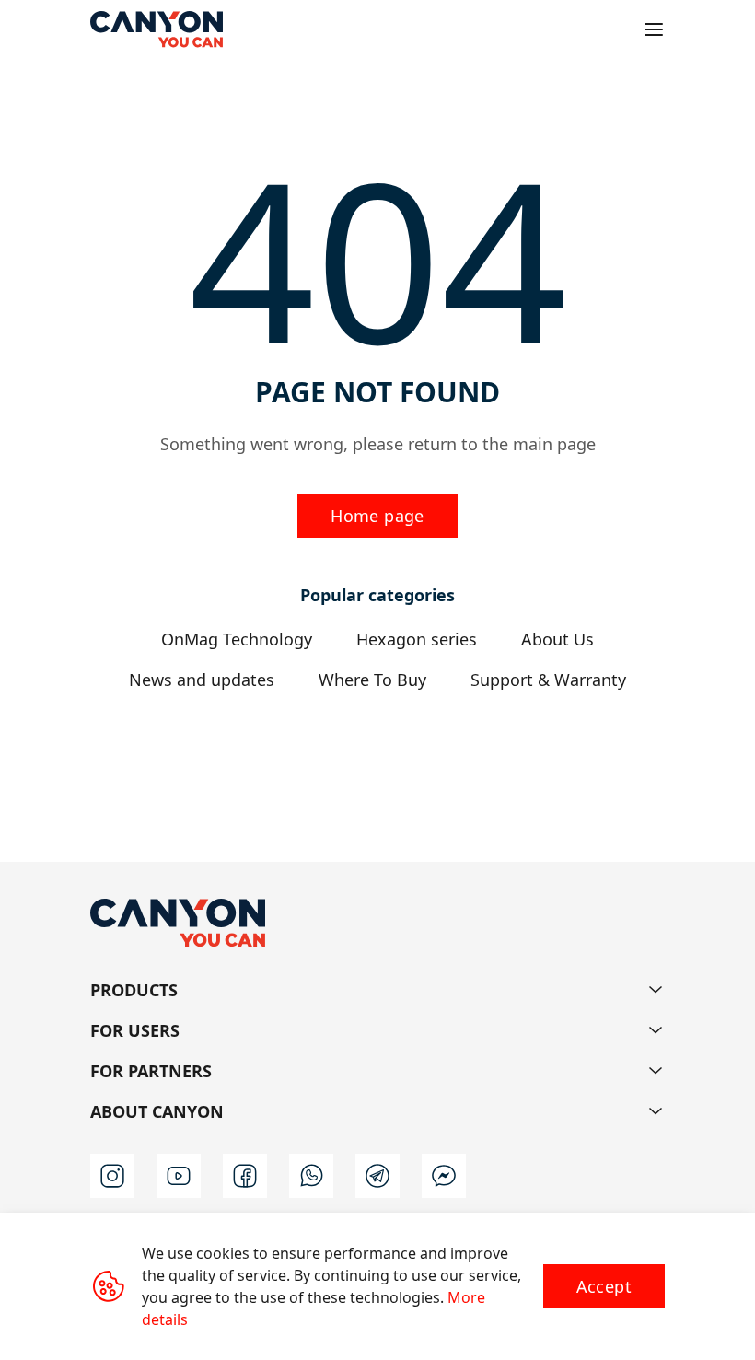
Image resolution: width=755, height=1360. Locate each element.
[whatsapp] (311, 1176)
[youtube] (179, 1176)
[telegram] (377, 1176)
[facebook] (245, 1176)
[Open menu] (654, 29)
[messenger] (444, 1176)
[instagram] (112, 1176)
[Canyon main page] (156, 29)
